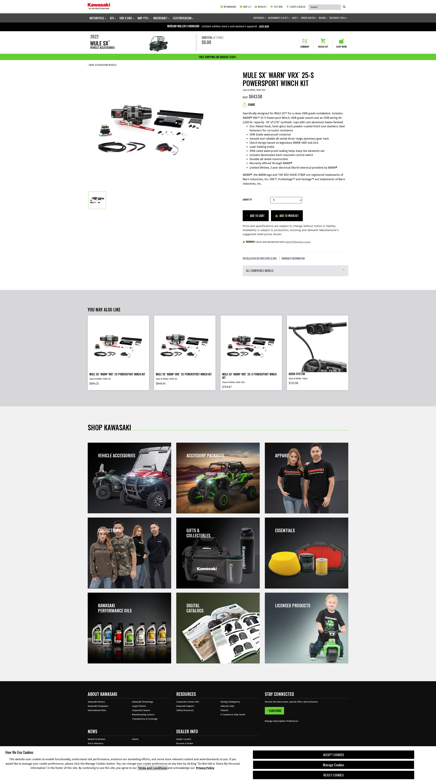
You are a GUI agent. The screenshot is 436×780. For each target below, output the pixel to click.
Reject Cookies (333, 774)
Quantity (247, 199)
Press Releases (95, 743)
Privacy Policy (205, 768)
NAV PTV (143, 18)
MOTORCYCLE (97, 18)
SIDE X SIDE (126, 18)
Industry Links (227, 706)
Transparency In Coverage (145, 719)
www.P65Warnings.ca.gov (298, 242)
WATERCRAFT (160, 18)
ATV (112, 18)
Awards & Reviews (96, 739)
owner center (308, 17)
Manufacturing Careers (143, 714)
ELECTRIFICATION (182, 18)
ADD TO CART (256, 216)
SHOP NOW (264, 26)
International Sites (97, 710)
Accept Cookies (333, 754)
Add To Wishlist (289, 216)
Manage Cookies (333, 764)
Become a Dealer (184, 743)
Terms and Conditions (152, 768)
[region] (218, 763)
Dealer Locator (183, 739)
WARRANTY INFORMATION (293, 258)
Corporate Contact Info (187, 701)
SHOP (294, 17)
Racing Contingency (230, 701)
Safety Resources (185, 710)
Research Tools (337, 17)
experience (258, 17)
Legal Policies (139, 706)
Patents (224, 710)
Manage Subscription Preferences (281, 721)
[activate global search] (344, 7)
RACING (322, 17)
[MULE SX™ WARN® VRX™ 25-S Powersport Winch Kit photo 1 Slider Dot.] (97, 200)
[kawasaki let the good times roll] (99, 6)
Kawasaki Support (185, 706)
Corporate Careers (141, 710)
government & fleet (278, 17)
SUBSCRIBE (275, 711)
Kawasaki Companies (98, 706)
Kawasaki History (96, 701)
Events (135, 739)
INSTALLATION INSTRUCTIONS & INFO (260, 258)
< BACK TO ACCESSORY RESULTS (102, 64)
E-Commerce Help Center (233, 714)
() (247, 6)
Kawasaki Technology (142, 701)
